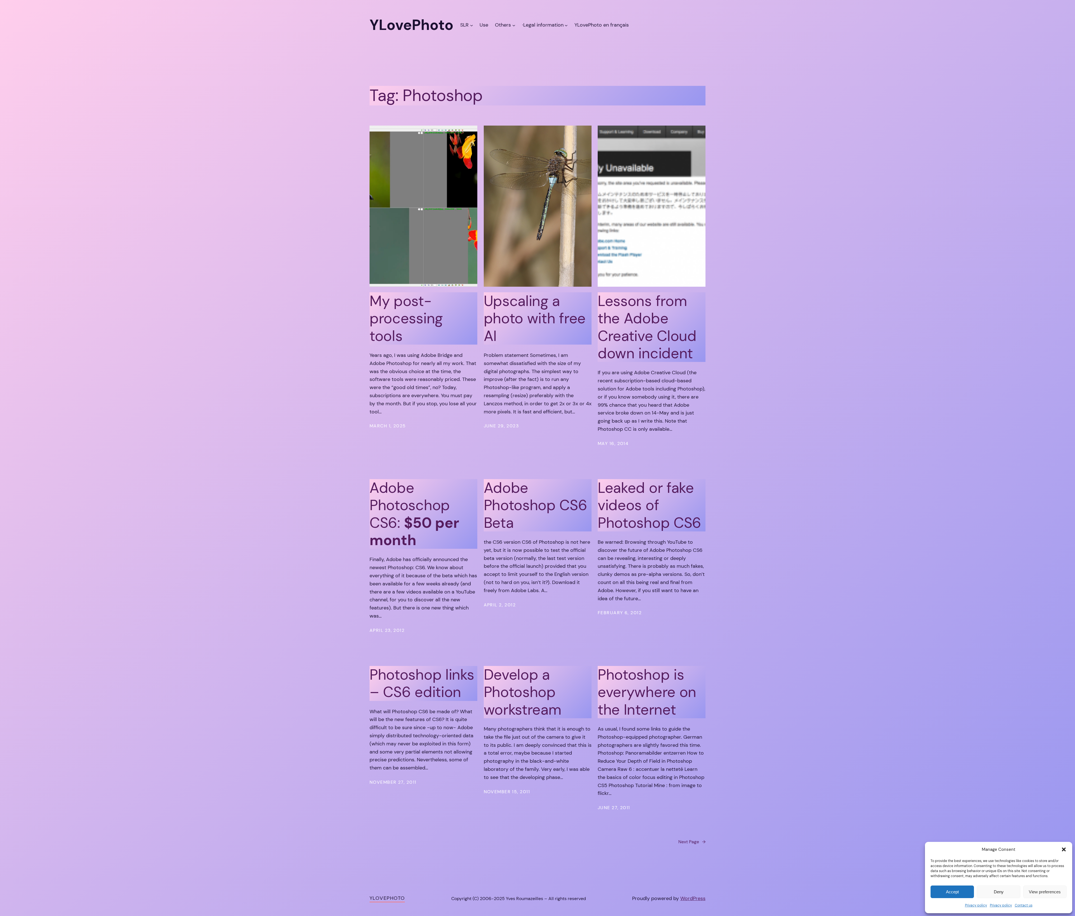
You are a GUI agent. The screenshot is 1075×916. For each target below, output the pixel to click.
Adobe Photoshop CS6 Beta (535, 505)
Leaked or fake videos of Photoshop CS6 (649, 505)
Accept (952, 891)
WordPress (692, 898)
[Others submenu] (513, 25)
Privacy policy (976, 905)
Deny (999, 891)
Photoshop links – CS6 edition (422, 683)
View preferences (1045, 891)
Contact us (1023, 905)
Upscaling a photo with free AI (535, 318)
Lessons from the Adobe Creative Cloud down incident (647, 327)
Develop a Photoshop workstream (522, 692)
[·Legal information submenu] (566, 25)
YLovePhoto (387, 898)
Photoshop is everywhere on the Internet (647, 692)
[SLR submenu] (471, 25)
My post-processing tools (406, 318)
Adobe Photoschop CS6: (414, 514)
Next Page (691, 842)
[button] (1064, 849)
